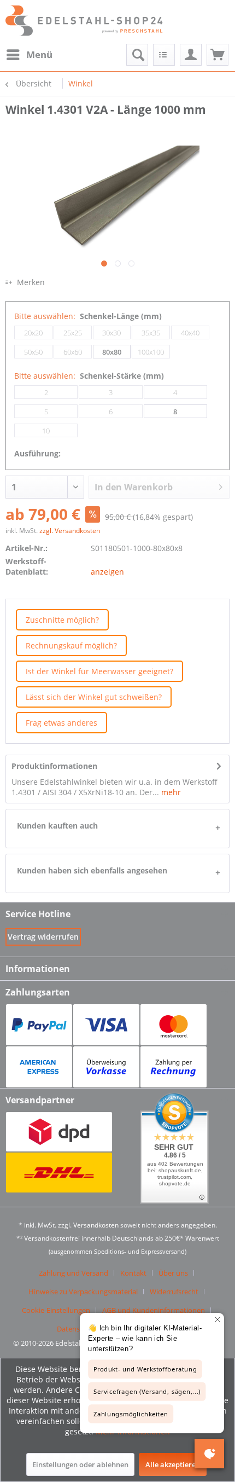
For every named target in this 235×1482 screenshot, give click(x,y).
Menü (39, 54)
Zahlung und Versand (73, 1273)
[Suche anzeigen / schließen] (137, 55)
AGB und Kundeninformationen (153, 1310)
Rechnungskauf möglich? (71, 645)
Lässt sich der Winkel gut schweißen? (94, 697)
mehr (170, 792)
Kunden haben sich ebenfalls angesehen (92, 870)
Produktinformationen (54, 766)
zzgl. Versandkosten (69, 530)
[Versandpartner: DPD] (59, 1132)
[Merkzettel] (164, 55)
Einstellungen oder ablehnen (80, 1464)
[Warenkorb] (217, 55)
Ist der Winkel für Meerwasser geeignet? (99, 671)
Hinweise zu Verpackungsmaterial (83, 1291)
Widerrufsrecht (174, 1291)
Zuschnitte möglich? (62, 620)
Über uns (173, 1273)
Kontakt (133, 1273)
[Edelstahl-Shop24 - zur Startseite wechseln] (89, 21)
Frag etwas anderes (61, 722)
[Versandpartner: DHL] (59, 1172)
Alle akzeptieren (172, 1464)
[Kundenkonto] (191, 55)
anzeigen (107, 571)
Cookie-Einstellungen (56, 1310)
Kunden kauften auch (57, 825)
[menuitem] (29, 55)
